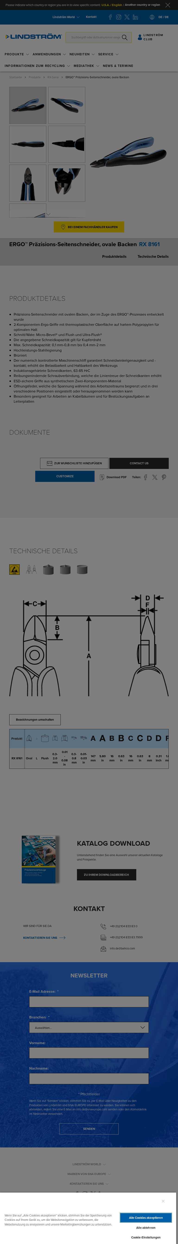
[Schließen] (163, 1201)
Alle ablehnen (146, 1227)
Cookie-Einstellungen (146, 1237)
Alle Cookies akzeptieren (146, 1218)
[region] (88, 1218)
